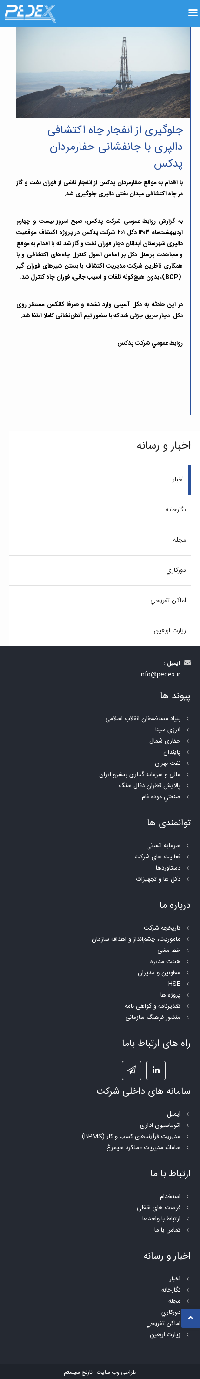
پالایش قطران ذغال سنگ (149, 786)
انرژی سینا (167, 730)
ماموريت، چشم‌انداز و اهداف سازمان (136, 939)
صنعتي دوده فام (161, 797)
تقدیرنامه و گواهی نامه (152, 1006)
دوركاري (176, 570)
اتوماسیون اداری (160, 1125)
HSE (174, 984)
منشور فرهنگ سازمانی (152, 1017)
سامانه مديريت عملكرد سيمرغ (143, 1148)
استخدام (170, 1197)
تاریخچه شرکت (162, 928)
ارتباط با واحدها (161, 1219)
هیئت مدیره (165, 962)
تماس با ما (167, 1230)
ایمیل (173, 1114)
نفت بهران (167, 763)
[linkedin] (156, 1070)
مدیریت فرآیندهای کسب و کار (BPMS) (131, 1136)
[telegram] (131, 1070)
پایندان (171, 752)
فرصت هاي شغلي (158, 1208)
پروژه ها (170, 995)
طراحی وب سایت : (115, 1372)
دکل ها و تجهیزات (158, 879)
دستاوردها (168, 868)
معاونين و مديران (159, 973)
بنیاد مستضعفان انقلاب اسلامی (142, 719)
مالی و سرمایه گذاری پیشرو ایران (139, 775)
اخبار (178, 479)
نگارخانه (176, 509)
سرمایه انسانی (163, 846)
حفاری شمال (164, 741)
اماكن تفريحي (168, 600)
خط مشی (168, 950)
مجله (179, 540)
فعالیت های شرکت (157, 857)
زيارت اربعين (170, 630)
